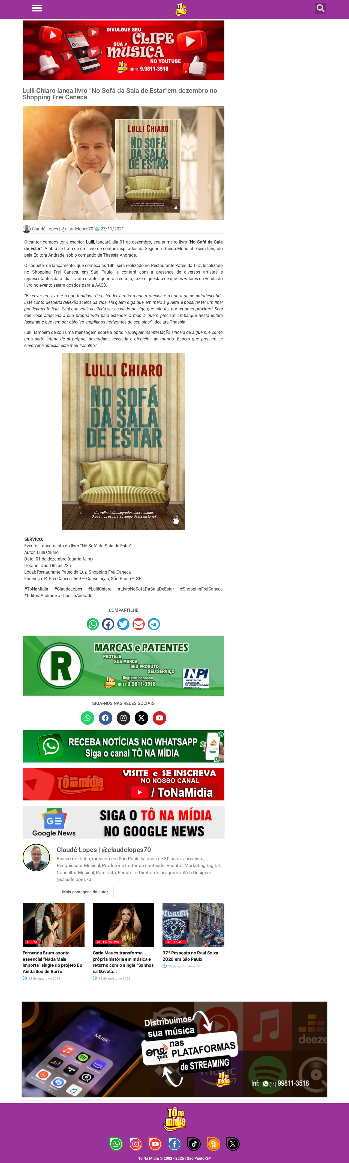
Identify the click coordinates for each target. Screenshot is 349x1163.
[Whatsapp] (87, 718)
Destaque (176, 942)
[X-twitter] (141, 718)
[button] (37, 8)
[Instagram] (123, 718)
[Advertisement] (279, 64)
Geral (32, 942)
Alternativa (108, 942)
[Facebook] (105, 718)
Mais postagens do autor (85, 891)
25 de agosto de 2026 (44, 978)
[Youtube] (159, 718)
